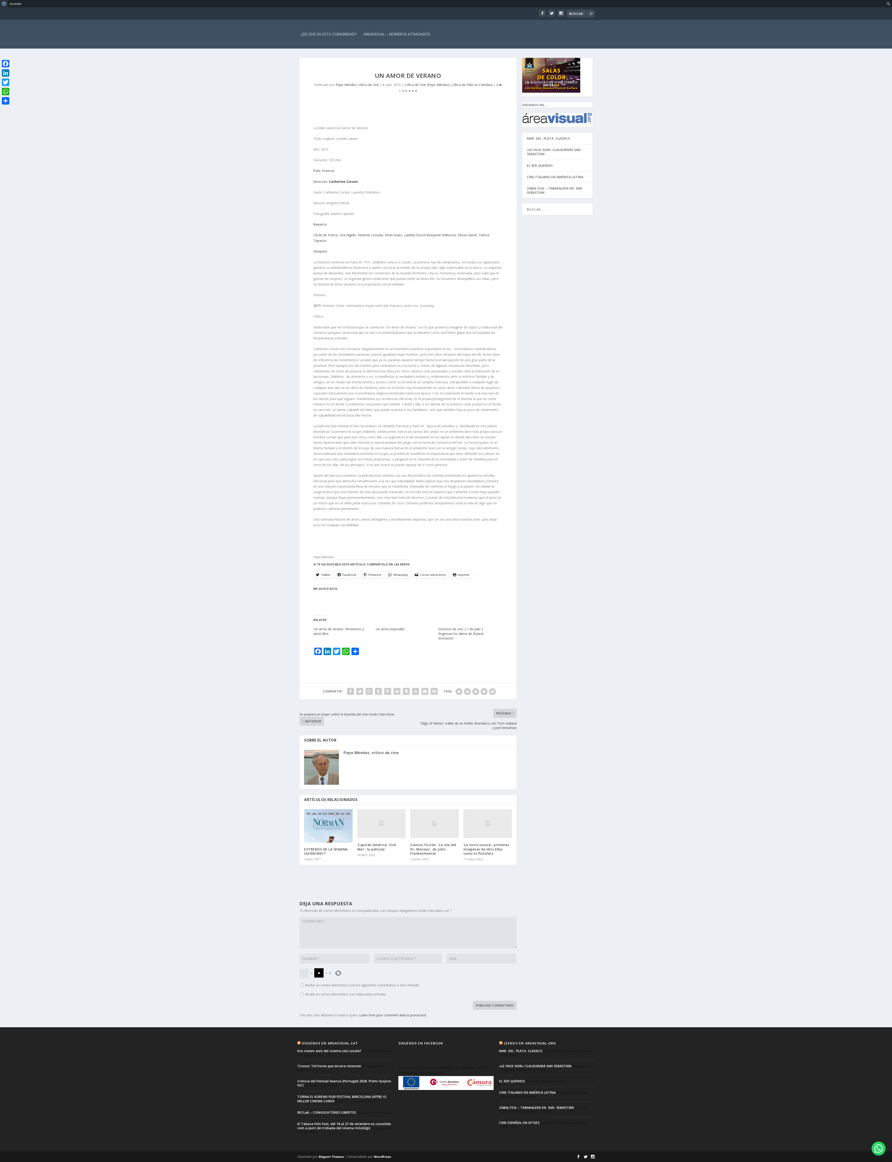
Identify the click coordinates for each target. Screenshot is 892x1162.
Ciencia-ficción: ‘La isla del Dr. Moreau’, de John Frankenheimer (433, 849)
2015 (317, 305)
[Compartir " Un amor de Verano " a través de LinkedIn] (397, 691)
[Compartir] (5, 100)
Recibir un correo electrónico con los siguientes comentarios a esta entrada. (362, 985)
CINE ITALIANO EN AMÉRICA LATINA (555, 177)
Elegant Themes (331, 1157)
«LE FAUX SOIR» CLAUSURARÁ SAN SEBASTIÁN (553, 152)
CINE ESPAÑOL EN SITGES (519, 1122)
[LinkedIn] (5, 73)
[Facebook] (5, 63)
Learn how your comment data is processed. (392, 1015)
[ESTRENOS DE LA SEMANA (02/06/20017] (328, 826)
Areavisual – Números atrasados (397, 34)
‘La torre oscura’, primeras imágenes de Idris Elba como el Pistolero (486, 849)
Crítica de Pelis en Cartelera (472, 84)
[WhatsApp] (5, 91)
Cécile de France (325, 235)
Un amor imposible (390, 629)
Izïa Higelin (348, 235)
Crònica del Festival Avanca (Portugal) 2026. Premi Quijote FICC (344, 1083)
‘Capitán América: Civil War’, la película (376, 847)
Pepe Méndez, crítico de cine (357, 84)
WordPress (382, 1157)
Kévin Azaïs (393, 235)
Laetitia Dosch (415, 235)
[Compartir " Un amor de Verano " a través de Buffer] (406, 691)
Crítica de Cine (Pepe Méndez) (427, 84)
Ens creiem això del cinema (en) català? (329, 1051)
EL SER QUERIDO (540, 165)
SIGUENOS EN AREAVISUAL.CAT (330, 1043)
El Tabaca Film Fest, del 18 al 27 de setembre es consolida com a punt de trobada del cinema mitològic (344, 1126)
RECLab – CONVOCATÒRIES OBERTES (326, 1112)
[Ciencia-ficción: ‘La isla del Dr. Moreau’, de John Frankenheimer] (434, 823)
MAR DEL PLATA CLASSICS (548, 138)
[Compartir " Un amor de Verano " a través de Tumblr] (378, 691)
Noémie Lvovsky (370, 235)
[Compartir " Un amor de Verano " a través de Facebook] (350, 691)
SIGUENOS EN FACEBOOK (420, 1043)
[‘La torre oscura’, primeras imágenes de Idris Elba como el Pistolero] (487, 823)
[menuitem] (4, 3)
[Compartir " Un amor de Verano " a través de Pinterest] (387, 691)
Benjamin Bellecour (441, 235)
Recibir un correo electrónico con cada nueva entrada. (345, 994)
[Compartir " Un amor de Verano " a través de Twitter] (359, 691)
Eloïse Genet (467, 235)
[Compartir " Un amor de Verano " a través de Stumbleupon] (415, 691)
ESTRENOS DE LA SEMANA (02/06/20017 (326, 851)
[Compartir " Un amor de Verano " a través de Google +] (369, 691)
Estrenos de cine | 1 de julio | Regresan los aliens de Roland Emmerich (460, 633)
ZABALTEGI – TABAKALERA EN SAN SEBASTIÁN (555, 190)
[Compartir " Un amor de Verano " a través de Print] (434, 691)
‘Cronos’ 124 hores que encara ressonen (329, 1066)
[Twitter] (5, 82)
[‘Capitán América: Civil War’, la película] (381, 823)
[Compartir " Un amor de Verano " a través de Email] (425, 691)
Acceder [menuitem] (16, 4)
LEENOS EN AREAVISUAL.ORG (530, 1043)
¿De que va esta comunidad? (329, 34)
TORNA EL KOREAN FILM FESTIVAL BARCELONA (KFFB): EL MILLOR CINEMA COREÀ (342, 1098)
